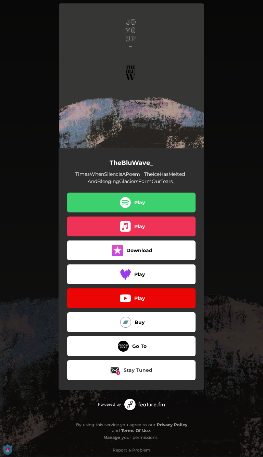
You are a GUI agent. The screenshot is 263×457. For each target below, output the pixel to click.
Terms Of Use (135, 430)
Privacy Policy (172, 424)
